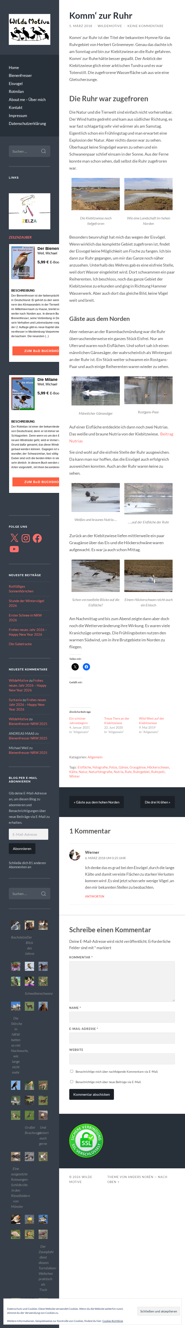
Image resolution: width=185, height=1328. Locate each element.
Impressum (18, 115)
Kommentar (81, 957)
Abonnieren (22, 848)
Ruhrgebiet (141, 772)
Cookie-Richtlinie (112, 1321)
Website (76, 1050)
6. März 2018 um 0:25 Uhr (105, 858)
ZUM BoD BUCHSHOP (42, 351)
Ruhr (128, 772)
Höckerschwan (158, 767)
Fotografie (100, 767)
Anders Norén (140, 1177)
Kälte (73, 772)
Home (14, 67)
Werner (92, 852)
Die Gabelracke (20, 644)
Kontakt (15, 107)
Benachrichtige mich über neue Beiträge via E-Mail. (108, 1082)
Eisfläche (84, 767)
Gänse (123, 767)
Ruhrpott (158, 772)
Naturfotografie (100, 772)
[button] (16, 930)
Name (75, 1008)
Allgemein (95, 757)
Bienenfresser (20, 75)
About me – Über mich (27, 99)
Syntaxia (15, 700)
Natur (83, 772)
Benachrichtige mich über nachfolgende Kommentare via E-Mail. (117, 1071)
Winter (74, 776)
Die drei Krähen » (157, 802)
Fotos (113, 767)
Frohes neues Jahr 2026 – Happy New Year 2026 (27, 685)
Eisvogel (16, 83)
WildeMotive (18, 680)
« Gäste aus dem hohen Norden (96, 802)
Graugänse (138, 767)
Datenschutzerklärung (27, 123)
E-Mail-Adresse (83, 1029)
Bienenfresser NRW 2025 (28, 724)
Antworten (94, 896)
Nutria (118, 772)
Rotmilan (16, 91)
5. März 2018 (80, 26)
